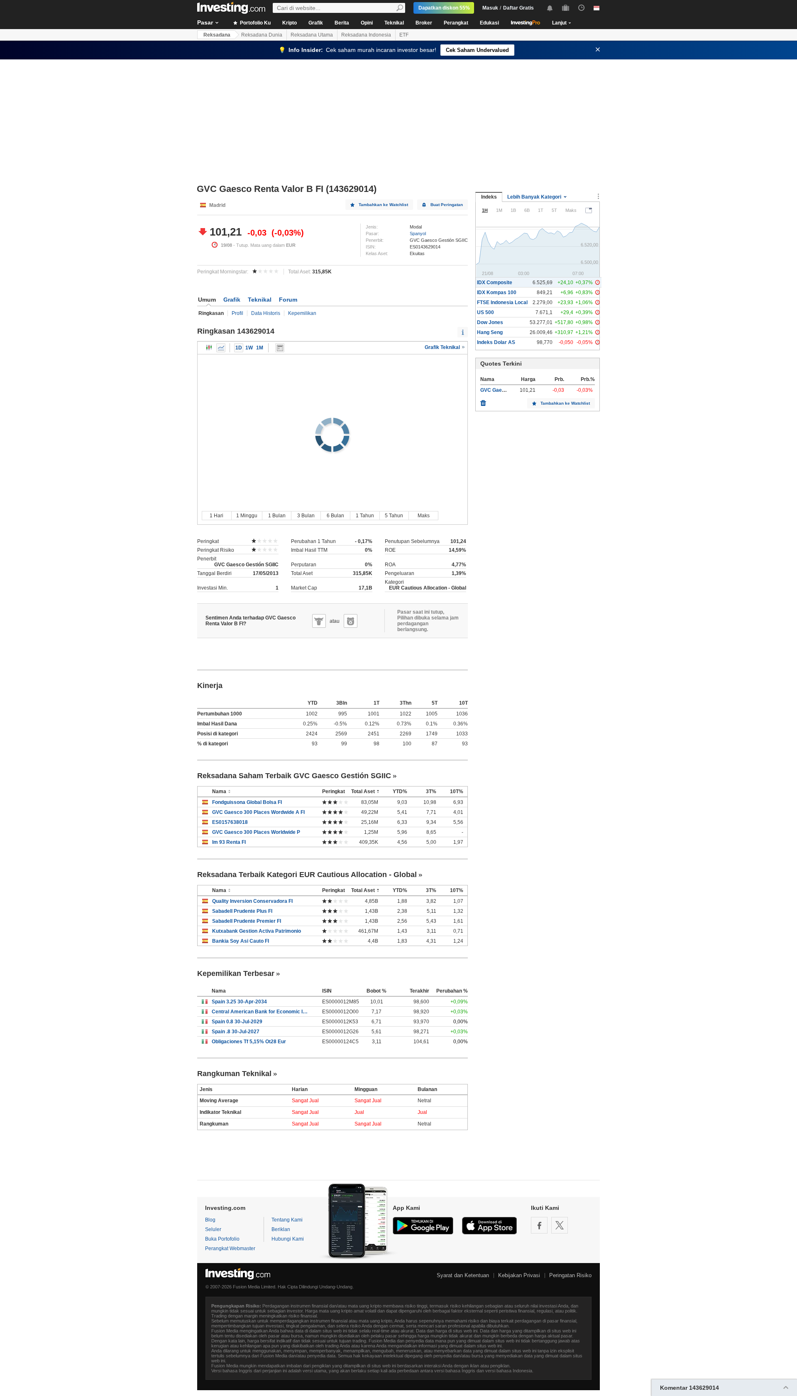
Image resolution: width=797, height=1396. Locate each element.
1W (249, 348)
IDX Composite (494, 282)
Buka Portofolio (222, 1239)
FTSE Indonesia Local (502, 302)
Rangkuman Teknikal (234, 1073)
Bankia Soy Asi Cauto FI (240, 941)
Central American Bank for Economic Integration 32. (261, 1012)
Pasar (205, 22)
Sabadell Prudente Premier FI (246, 921)
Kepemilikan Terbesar (235, 973)
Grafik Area (220, 347)
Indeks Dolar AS (496, 342)
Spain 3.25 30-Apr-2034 (239, 1002)
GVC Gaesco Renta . (504, 390)
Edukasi (489, 23)
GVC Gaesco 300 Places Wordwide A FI (258, 812)
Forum (288, 299)
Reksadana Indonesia (366, 35)
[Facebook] (539, 1225)
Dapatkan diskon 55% (444, 8)
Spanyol (418, 233)
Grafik (315, 23)
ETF (403, 35)
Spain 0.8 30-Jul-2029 (237, 1022)
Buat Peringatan (446, 204)
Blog (210, 1220)
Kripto (289, 23)
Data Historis (265, 313)
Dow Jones (490, 322)
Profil (237, 313)
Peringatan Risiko (570, 1275)
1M (259, 348)
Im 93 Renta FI (229, 842)
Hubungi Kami (287, 1239)
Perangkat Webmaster (230, 1248)
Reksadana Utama (312, 35)
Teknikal (394, 23)
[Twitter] (559, 1225)
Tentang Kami (287, 1220)
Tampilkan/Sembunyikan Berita (279, 347)
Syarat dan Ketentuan (463, 1275)
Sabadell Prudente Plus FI (242, 911)
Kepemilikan (302, 313)
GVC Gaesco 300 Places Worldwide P (256, 832)
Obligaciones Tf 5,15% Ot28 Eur (249, 1042)
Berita (342, 23)
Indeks (489, 197)
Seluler (213, 1229)
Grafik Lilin (209, 347)
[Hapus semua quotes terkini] (483, 401)
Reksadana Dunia (261, 35)
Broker (424, 23)
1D (238, 348)
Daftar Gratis (518, 8)
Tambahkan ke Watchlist (383, 204)
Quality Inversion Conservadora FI (252, 901)
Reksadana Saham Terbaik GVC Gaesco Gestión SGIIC (294, 776)
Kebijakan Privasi (519, 1275)
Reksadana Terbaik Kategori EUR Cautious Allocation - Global (307, 874)
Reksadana (216, 35)
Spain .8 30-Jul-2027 (235, 1032)
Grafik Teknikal (443, 347)
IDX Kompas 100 (496, 292)
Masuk (490, 8)
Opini (367, 23)
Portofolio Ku (255, 23)
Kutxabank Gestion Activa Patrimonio (256, 931)
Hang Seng (490, 332)
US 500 (485, 312)
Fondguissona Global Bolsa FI (247, 802)
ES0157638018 (230, 822)
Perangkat (456, 23)
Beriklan (280, 1229)
